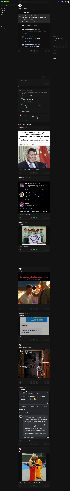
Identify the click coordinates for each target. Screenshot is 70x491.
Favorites (4, 20)
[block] (49, 51)
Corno (21, 440)
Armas (26, 482)
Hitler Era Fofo (35, 305)
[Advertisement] (60, 19)
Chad (20, 129)
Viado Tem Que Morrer (24, 246)
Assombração (22, 379)
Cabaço (21, 336)
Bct (25, 336)
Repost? (21, 224)
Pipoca (36, 379)
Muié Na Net (22, 214)
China (21, 169)
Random (4, 14)
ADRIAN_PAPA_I (26, 97)
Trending (4, 10)
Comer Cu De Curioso (33, 440)
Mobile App (55, 52)
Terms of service (56, 56)
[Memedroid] (2, 1)
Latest (3, 8)
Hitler (21, 305)
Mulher (37, 169)
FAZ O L (55, 38)
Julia (40, 379)
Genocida (41, 305)
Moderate (4, 22)
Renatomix (23, 115)
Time (47, 77)
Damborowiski (24, 90)
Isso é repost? (22, 389)
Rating (43, 77)
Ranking (3, 28)
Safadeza (21, 315)
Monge (21, 482)
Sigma (33, 169)
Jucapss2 (24, 5)
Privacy (54, 58)
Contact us (55, 53)
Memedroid (61, 38)
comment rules (31, 86)
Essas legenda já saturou (25, 347)
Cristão (55, 40)
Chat (3, 26)
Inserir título (22, 179)
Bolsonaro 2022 (32, 482)
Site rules (55, 55)
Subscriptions (5, 16)
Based (29, 169)
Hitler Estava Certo (27, 305)
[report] (46, 51)
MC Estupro (34, 53)
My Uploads (4, 24)
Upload (8, 5)
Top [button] (3, 12)
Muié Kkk (28, 214)
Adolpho (21, 271)
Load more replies (25, 111)
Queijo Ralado (39, 482)
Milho (32, 379)
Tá (19, 451)
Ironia (28, 379)
